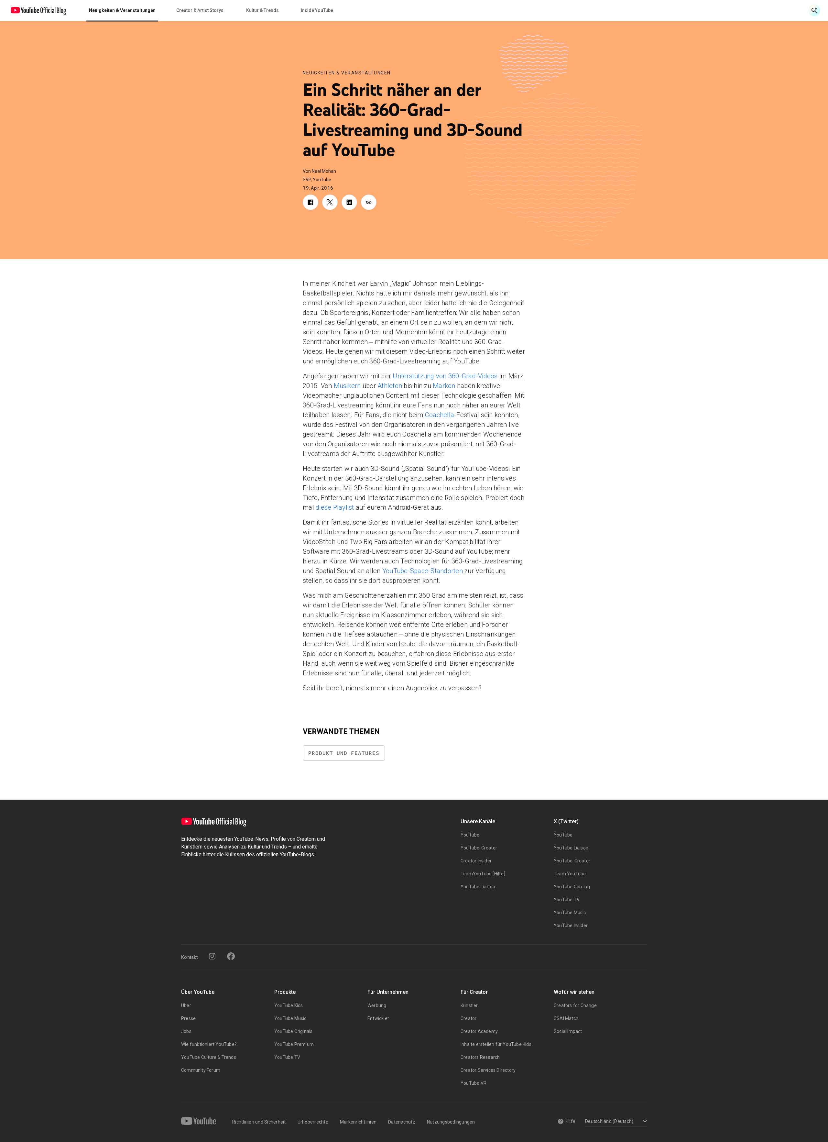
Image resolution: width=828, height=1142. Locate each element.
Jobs (186, 1031)
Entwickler (378, 1018)
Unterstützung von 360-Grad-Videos (445, 376)
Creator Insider (476, 860)
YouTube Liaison (478, 886)
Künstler (469, 1005)
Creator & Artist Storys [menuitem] (199, 10)
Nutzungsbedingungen (451, 1122)
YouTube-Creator (479, 847)
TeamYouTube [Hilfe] (483, 873)
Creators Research (480, 1057)
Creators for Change (575, 1005)
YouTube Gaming (572, 886)
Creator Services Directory (488, 1070)
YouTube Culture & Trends (208, 1057)
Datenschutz (401, 1122)
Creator (468, 1018)
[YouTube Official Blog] (38, 10)
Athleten (389, 386)
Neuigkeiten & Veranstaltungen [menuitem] (122, 10)
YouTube (470, 834)
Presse (188, 1018)
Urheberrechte (313, 1122)
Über (186, 1005)
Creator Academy (479, 1031)
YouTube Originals (293, 1031)
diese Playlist (335, 507)
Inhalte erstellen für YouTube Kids (496, 1044)
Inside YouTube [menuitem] (317, 10)
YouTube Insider (571, 925)
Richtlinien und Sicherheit (259, 1122)
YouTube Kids (288, 1005)
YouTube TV (567, 899)
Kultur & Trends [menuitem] (262, 10)
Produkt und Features (343, 753)
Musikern (347, 386)
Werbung (376, 1005)
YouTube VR (473, 1083)
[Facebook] (231, 956)
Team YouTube (570, 873)
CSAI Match (566, 1018)
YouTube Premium (294, 1044)
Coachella (439, 415)
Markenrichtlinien (358, 1122)
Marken (444, 386)
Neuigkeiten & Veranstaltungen (347, 72)
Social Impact (568, 1031)
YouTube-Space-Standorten (422, 571)
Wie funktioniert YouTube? (209, 1044)
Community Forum (200, 1070)
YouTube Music (570, 912)
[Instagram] (212, 956)
